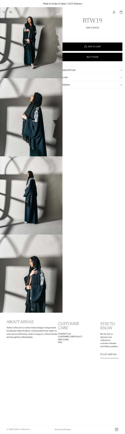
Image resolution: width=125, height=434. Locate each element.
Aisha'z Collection (22, 429)
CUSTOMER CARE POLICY (70, 336)
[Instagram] (116, 429)
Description (69, 70)
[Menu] (3, 12)
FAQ (60, 342)
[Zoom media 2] (31, 117)
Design (66, 85)
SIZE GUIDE (63, 339)
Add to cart (94, 46)
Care (65, 77)
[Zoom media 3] (31, 195)
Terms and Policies (63, 429)
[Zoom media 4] (31, 274)
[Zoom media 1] (31, 39)
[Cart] (121, 12)
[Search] (10, 12)
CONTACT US (64, 334)
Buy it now (92, 57)
